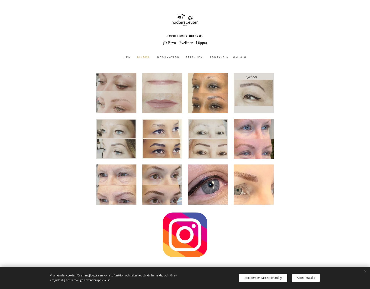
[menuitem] (129, 57)
